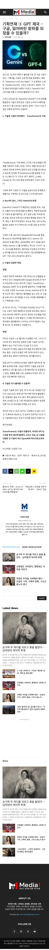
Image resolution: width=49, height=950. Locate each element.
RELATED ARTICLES (11, 547)
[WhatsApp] (16, 471)
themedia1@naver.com (30, 914)
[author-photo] (24, 513)
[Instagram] (21, 931)
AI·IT (16, 18)
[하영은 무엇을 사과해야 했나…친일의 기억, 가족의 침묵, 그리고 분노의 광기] (9, 581)
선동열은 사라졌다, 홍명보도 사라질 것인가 (30, 568)
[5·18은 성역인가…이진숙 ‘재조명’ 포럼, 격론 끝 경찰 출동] (9, 673)
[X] (10, 471)
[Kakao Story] (33, 471)
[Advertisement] (24, 4)
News (11, 18)
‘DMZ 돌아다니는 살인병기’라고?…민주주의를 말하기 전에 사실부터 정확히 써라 (31, 709)
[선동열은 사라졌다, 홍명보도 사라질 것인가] (9, 569)
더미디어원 (8, 37)
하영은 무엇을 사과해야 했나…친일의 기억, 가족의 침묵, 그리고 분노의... (31, 695)
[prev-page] (4, 590)
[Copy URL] (28, 471)
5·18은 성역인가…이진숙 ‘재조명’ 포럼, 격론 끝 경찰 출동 (31, 671)
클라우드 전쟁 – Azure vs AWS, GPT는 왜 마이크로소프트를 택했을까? (13, 489)
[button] (4, 12)
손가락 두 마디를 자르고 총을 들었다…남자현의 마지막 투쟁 (31, 556)
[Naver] (22, 471)
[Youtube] (34, 931)
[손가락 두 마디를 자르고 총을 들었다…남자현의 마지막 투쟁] (9, 557)
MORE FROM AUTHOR (32, 547)
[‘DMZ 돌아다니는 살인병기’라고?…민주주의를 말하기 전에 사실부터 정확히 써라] (9, 709)
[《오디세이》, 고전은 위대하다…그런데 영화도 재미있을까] (9, 852)
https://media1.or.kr (24, 520)
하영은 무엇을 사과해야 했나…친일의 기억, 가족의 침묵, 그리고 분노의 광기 (31, 581)
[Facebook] (5, 471)
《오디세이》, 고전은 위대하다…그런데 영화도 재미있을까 (31, 850)
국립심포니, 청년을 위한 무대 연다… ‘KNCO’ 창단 (35, 488)
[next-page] (8, 590)
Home (5, 18)
